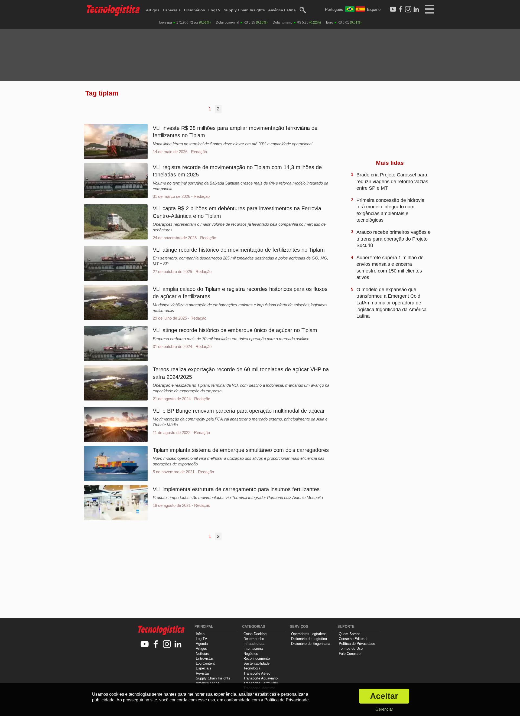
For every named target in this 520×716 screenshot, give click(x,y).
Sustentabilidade (256, 663)
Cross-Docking (254, 634)
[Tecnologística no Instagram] (167, 644)
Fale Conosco (349, 654)
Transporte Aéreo (256, 673)
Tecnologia (251, 668)
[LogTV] (393, 9)
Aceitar (384, 696)
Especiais (172, 10)
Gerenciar (384, 709)
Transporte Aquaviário (260, 678)
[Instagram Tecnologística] (408, 9)
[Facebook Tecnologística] (400, 9)
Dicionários (194, 10)
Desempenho (253, 639)
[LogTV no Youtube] (145, 644)
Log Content (205, 663)
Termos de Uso (351, 648)
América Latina (282, 10)
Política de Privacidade (357, 644)
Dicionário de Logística (309, 639)
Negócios (250, 654)
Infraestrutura (253, 644)
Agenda (202, 644)
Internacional (253, 648)
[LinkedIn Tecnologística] (416, 9)
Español (374, 9)
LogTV (214, 10)
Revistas (203, 673)
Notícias (202, 654)
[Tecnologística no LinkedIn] (178, 644)
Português (334, 9)
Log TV (201, 639)
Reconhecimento (256, 658)
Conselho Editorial (353, 639)
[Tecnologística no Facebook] (156, 644)
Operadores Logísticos (309, 634)
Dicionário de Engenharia (310, 644)
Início (200, 634)
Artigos (153, 10)
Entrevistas (205, 658)
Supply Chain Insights (244, 10)
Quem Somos (349, 634)
